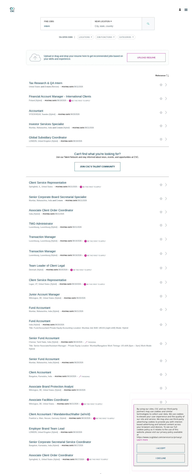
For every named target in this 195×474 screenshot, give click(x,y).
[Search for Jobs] (148, 23)
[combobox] (65, 26)
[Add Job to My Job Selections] (161, 85)
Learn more (142, 439)
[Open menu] (186, 10)
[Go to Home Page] (12, 10)
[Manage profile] (180, 9)
